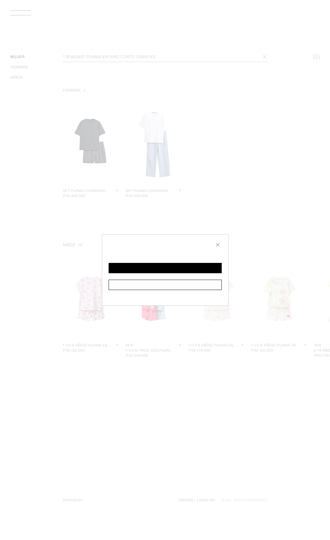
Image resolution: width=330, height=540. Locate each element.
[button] (165, 268)
